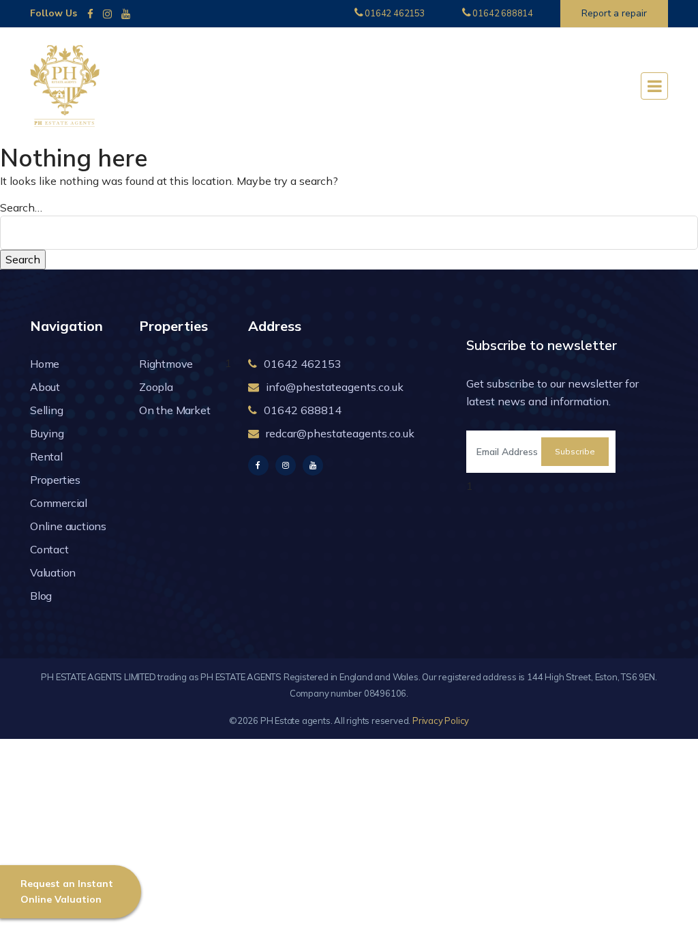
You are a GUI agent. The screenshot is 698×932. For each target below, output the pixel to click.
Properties (55, 479)
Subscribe (575, 451)
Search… (21, 207)
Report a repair (614, 13)
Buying (47, 433)
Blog (41, 595)
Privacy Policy (440, 720)
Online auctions (68, 526)
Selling (46, 410)
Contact (49, 549)
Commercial (58, 503)
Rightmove (166, 363)
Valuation (53, 572)
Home (44, 363)
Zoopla (156, 387)
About (45, 387)
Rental (46, 456)
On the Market (174, 410)
